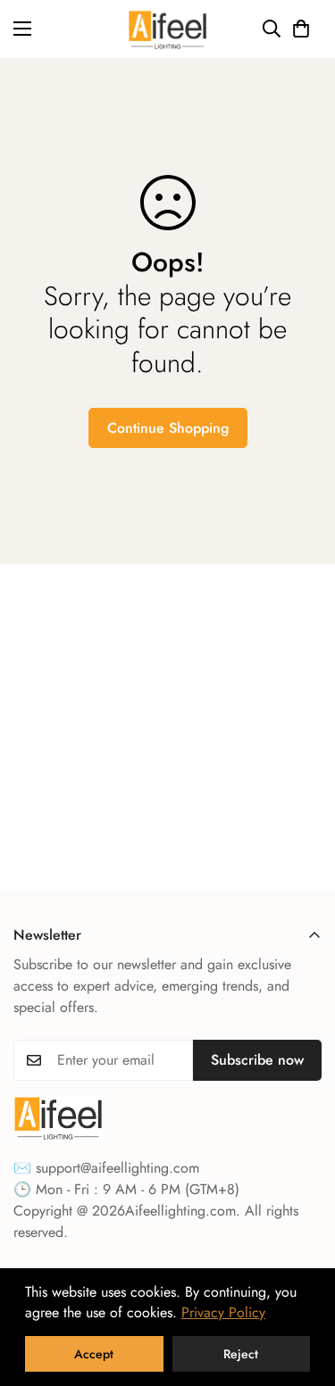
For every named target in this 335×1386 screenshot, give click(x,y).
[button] (301, 28)
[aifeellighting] (167, 29)
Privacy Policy (223, 1312)
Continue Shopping (168, 428)
